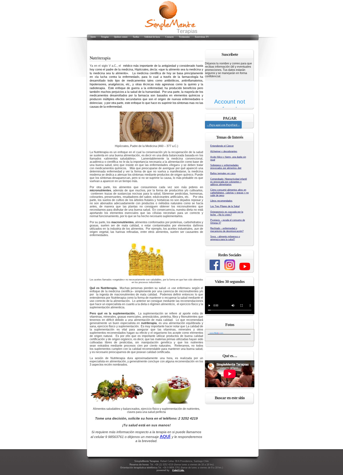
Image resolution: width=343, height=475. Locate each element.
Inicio (93, 37)
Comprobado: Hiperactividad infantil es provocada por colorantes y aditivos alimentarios (228, 182)
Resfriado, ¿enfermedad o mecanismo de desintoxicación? (226, 229)
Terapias (105, 37)
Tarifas (136, 37)
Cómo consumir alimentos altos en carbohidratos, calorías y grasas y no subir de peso (229, 192)
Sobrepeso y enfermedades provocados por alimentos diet (225, 166)
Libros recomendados (221, 200)
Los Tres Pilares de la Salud (225, 206)
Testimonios (184, 37)
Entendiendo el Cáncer (222, 146)
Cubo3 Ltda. (178, 470)
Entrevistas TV (202, 37)
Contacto (169, 37)
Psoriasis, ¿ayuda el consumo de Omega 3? (227, 221)
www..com (216, 333)
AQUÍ (165, 436)
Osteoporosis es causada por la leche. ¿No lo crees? (226, 213)
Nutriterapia (100, 58)
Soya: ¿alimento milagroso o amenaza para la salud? (225, 238)
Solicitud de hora (152, 37)
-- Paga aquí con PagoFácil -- (223, 125)
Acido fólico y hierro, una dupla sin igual (228, 158)
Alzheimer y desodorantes (223, 151)
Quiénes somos (121, 37)
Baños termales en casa (222, 173)
